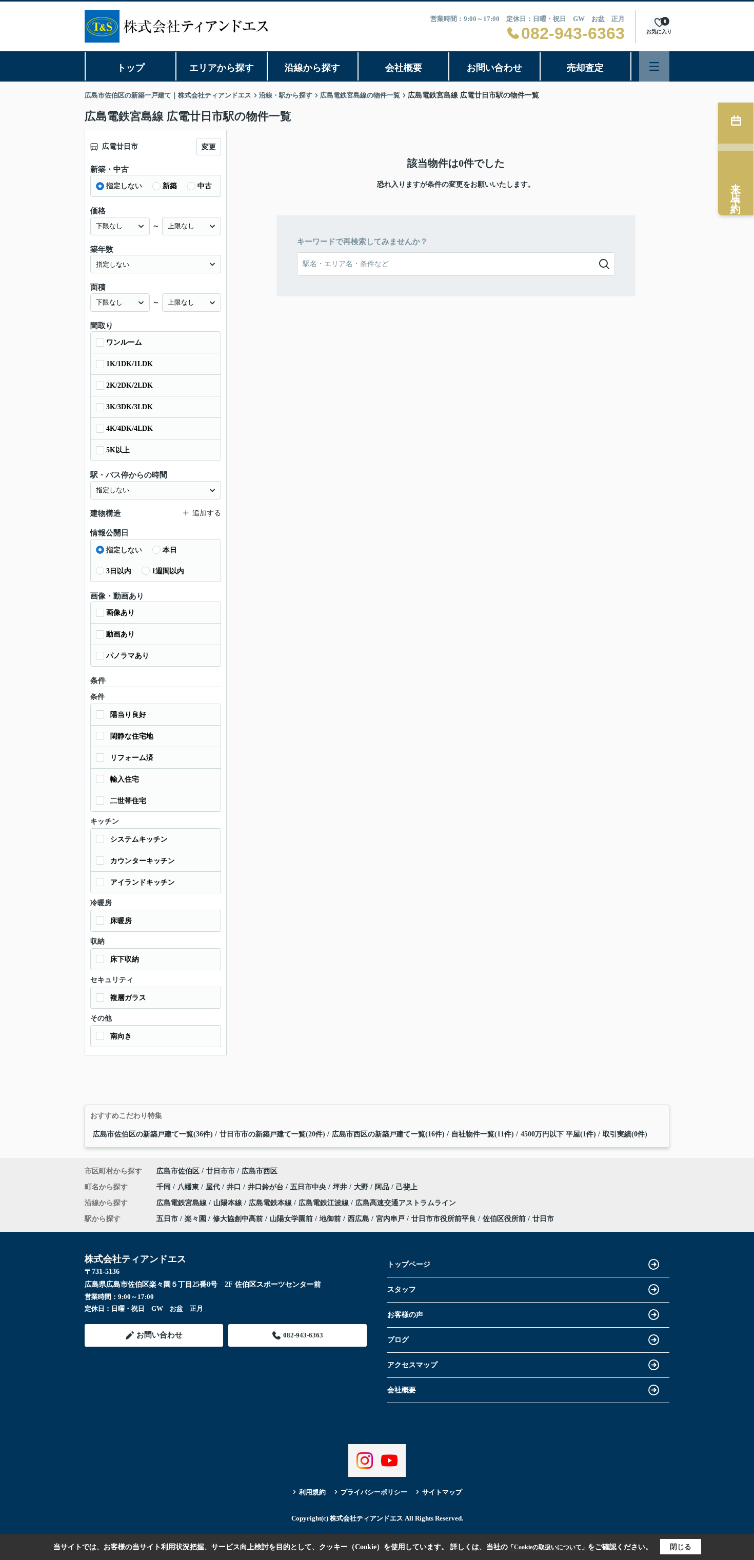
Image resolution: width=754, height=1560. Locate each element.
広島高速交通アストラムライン (405, 1203)
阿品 (383, 1187)
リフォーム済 (131, 758)
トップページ (408, 1264)
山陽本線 (228, 1203)
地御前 (330, 1219)
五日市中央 (309, 1187)
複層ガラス (128, 998)
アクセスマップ (412, 1365)
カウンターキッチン (142, 861)
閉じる (680, 1547)
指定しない (124, 186)
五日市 (167, 1219)
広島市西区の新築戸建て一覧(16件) (388, 1134)
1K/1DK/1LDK (129, 364)
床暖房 (121, 921)
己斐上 (407, 1187)
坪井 (341, 1187)
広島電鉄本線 (271, 1203)
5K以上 (118, 450)
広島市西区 (259, 1171)
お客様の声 (405, 1314)
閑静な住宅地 (131, 736)
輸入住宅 (124, 779)
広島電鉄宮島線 (182, 1203)
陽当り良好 (128, 714)
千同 (164, 1187)
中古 (204, 186)
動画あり (120, 634)
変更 (209, 147)
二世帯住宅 (128, 801)
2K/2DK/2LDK (129, 385)
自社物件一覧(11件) (482, 1134)
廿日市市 (220, 1171)
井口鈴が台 (267, 1187)
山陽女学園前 (291, 1219)
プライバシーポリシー (374, 1492)
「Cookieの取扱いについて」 (548, 1547)
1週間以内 (168, 571)
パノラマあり (127, 655)
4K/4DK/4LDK (129, 428)
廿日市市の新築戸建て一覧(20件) (272, 1134)
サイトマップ (442, 1492)
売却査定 (585, 68)
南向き (121, 1036)
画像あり (120, 612)
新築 (170, 186)
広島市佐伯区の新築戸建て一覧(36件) (153, 1134)
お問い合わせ (494, 68)
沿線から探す (312, 68)
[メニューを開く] (654, 66)
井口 (235, 1187)
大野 (362, 1187)
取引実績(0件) (625, 1134)
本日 (170, 550)
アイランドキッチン (142, 882)
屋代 (214, 1187)
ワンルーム (124, 342)
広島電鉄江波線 (325, 1203)
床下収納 (124, 959)
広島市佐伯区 (178, 1171)
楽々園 (195, 1219)
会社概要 (403, 68)
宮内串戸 (390, 1219)
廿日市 (543, 1219)
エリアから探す (221, 68)
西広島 (358, 1219)
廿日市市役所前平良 (443, 1219)
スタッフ (401, 1289)
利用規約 (312, 1492)
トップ (131, 68)
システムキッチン (139, 839)
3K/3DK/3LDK (129, 407)
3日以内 (118, 571)
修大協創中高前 (238, 1219)
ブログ (398, 1340)
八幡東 (189, 1187)
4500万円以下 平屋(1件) (558, 1134)
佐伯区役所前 (504, 1219)
